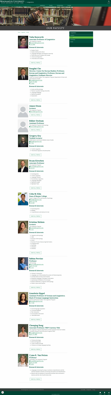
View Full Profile (35, 62)
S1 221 (32, 229)
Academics (42, 5)
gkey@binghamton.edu (36, 141)
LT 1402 (32, 303)
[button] (2, 392)
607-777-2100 (33, 266)
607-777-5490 (33, 362)
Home (19, 32)
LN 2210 (32, 168)
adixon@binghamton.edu (36, 111)
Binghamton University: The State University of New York (12, 2)
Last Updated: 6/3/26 (55, 394)
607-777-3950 (33, 82)
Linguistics (30, 2)
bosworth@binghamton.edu (37, 43)
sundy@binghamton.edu (36, 80)
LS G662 (32, 83)
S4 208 (32, 364)
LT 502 (32, 143)
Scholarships (60, 5)
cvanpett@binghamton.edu (36, 361)
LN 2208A (32, 44)
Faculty (50, 5)
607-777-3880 (33, 334)
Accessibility (83, 389)
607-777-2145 (33, 201)
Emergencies (88, 389)
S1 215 (32, 267)
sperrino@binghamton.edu (36, 264)
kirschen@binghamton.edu (36, 166)
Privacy (93, 389)
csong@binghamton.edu (36, 332)
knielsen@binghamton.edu (36, 228)
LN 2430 (32, 203)
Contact (69, 5)
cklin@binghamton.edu (35, 199)
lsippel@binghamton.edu (36, 301)
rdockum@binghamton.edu (37, 126)
